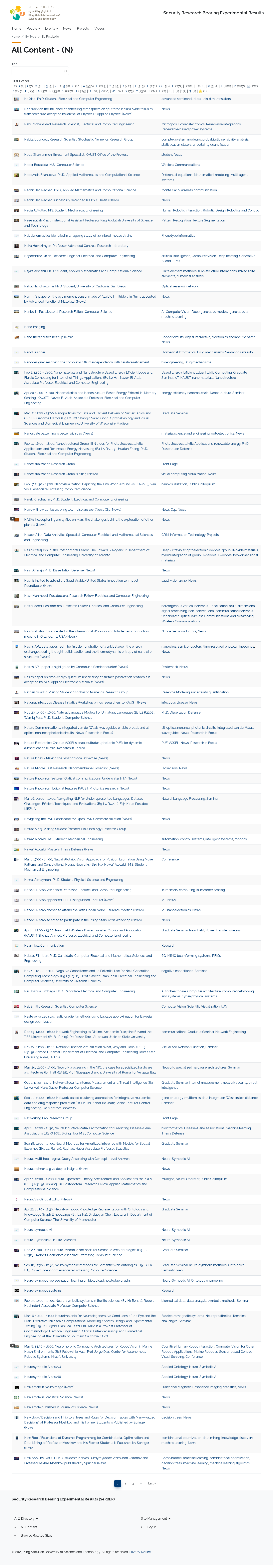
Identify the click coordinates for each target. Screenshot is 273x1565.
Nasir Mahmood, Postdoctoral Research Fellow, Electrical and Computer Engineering (86, 596)
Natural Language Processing (183, 798)
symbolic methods (221, 1301)
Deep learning (227, 256)
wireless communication (199, 190)
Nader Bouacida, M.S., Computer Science (54, 165)
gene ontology (172, 1098)
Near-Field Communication (44, 945)
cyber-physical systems (199, 996)
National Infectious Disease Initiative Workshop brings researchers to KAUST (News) (85, 702)
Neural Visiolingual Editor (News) (48, 1199)
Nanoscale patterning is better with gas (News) (58, 433)
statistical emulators (176, 145)
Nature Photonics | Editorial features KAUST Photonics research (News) (76, 788)
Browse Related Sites (36, 1535)
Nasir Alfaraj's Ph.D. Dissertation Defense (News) (59, 570)
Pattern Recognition (176, 220)
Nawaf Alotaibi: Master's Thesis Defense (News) (59, 849)
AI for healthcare (173, 991)
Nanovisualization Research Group (49, 464)
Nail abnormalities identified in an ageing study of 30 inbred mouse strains (78, 235)
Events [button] (50, 28)
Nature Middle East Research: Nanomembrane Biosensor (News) (71, 768)
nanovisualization (174, 484)
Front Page (169, 464)
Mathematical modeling (211, 175)
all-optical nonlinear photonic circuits (188, 728)
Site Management (154, 1518)
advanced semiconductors (181, 99)
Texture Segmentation (208, 220)
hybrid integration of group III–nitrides (188, 555)
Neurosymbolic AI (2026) (42, 1377)
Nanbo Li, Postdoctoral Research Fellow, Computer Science (68, 312)
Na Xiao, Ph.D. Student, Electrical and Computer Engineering (68, 99)
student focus (171, 154)
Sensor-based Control (235, 1352)
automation (170, 839)
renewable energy (227, 444)
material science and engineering (185, 433)
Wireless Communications (180, 165)
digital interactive (197, 337)
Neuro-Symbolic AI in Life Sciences (50, 1240)
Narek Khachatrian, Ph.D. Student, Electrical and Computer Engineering (76, 499)
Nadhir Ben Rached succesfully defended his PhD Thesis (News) (71, 200)
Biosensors (169, 768)
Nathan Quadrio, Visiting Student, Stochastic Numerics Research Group (76, 692)
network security (235, 1083)
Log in (151, 1527)
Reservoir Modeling (175, 692)
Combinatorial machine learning (184, 1458)
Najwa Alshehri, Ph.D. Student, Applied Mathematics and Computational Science (83, 271)
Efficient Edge (193, 372)
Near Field (196, 930)
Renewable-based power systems (186, 129)
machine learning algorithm (230, 1463)
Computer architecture (204, 991)
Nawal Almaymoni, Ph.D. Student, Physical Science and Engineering (73, 880)
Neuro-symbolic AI (38, 1230)
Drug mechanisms (210, 352)
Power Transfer (216, 930)
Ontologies (236, 1265)
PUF (164, 743)
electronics (220, 337)
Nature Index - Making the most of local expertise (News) (66, 758)
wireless (235, 930)
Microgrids (169, 124)
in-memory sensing (210, 890)
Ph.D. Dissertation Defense (180, 712)
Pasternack (169, 667)
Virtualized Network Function (182, 1047)
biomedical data (173, 1301)
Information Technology (187, 535)
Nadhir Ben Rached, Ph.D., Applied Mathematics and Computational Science (80, 190)
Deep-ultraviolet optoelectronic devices (190, 550)
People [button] (32, 28)
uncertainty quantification (211, 145)
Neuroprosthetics (218, 1316)
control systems (192, 839)
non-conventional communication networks (220, 611)
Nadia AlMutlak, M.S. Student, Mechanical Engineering (63, 210)
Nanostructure (225, 378)
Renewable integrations (223, 124)
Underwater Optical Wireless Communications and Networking (207, 616)
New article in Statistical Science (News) (53, 1397)
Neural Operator (187, 1179)
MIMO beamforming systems (189, 956)
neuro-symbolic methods (208, 1265)
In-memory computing (178, 890)
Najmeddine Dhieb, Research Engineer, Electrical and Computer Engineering (79, 256)
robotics (241, 839)
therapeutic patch (242, 337)
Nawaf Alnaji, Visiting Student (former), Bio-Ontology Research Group (75, 829)
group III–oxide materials (240, 550)
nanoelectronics (179, 910)
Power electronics (191, 124)
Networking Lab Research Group (48, 1118)
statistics (229, 1387)
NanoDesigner (34, 352)
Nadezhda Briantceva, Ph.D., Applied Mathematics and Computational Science (82, 175)
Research (168, 945)
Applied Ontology (174, 1367)
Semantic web (172, 1270)
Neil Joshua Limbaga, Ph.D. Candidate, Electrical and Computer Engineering (79, 991)
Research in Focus (203, 733)
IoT (176, 378)
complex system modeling (181, 139)
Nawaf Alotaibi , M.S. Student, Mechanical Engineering (63, 839)
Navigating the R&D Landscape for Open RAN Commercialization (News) (78, 819)
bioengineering (172, 362)
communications (173, 1032)
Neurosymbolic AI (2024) (42, 1367)
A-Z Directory (24, 1518)
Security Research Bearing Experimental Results (213, 12)
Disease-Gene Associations (204, 1128)
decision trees (171, 1417)
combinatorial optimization (181, 1438)
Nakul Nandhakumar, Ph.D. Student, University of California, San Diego (75, 286)
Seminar (238, 393)
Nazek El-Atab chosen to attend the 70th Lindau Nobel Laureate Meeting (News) (84, 910)
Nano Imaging (34, 327)
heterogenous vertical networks (184, 606)
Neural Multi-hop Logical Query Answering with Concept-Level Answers (77, 1159)
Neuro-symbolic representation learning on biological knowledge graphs (77, 1280)
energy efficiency (173, 393)
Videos (100, 28)
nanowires (168, 646)
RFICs (216, 956)
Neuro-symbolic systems (43, 1290)
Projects (83, 28)
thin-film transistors (216, 99)
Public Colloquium (201, 484)
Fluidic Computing (218, 372)
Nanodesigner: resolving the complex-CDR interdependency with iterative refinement (86, 362)
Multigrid (167, 1179)
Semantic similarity (239, 352)
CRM (165, 535)
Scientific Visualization (203, 1006)
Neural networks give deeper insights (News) (57, 1169)
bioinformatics (172, 1128)
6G (163, 956)
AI (162, 312)
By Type (30, 36)
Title (14, 64)
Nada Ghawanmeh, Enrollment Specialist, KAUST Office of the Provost (76, 154)
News (67, 28)
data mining (211, 1438)
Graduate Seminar (174, 413)
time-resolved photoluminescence (228, 646)
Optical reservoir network (179, 286)
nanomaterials (202, 378)
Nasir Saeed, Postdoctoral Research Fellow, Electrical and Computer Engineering (83, 606)
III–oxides (225, 555)
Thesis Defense (172, 1133)
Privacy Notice (140, 1552)
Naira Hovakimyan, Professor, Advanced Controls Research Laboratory (76, 246)
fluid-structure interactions (217, 271)
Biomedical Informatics (178, 352)
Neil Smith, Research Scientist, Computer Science (60, 1006)
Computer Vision (204, 256)
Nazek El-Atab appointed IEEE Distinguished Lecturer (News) (69, 900)
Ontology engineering (207, 1280)
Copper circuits (172, 337)
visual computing (174, 474)
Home (16, 28)
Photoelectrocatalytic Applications (187, 444)
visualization (197, 474)
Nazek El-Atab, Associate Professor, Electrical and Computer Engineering (78, 890)
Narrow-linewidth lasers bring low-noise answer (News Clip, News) (72, 509)
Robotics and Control (243, 210)
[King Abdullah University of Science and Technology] (34, 13)
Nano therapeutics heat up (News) (49, 337)
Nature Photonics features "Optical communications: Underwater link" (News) (80, 778)
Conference (170, 859)
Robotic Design (214, 210)
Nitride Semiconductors (178, 631)
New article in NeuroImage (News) (49, 1387)
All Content (29, 1527)
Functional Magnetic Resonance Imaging (191, 1387)
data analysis (196, 1301)
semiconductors (190, 646)
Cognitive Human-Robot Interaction (187, 1346)
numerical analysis (190, 276)
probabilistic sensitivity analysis (225, 139)
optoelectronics (222, 433)
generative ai (238, 312)
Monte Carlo (170, 190)
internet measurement (205, 1083)
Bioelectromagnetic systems (182, 1316)
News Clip (168, 509)
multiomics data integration (204, 1098)
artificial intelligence (175, 256)
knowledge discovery (237, 1438)
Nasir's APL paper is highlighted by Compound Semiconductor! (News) (76, 667)
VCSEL (174, 743)
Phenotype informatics (178, 235)
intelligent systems (219, 839)
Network (167, 1067)
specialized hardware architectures (201, 1067)
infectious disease (174, 702)
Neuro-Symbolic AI (175, 1159)
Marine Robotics (206, 1352)
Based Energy (171, 372)
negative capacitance (177, 971)
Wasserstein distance (242, 1098)
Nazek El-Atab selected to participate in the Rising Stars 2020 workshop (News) (83, 920)
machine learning (173, 317)
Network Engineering (230, 1032)
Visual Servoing (172, 1357)
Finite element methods (179, 271)
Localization (218, 606)
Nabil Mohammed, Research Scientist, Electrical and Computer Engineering (79, 124)
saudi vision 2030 (174, 580)
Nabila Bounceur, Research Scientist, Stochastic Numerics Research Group (78, 139)
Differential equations (176, 175)
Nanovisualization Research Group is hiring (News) (61, 474)
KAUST (185, 378)
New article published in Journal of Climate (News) (61, 1407)
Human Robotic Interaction (181, 210)
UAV (224, 1006)
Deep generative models (210, 312)
